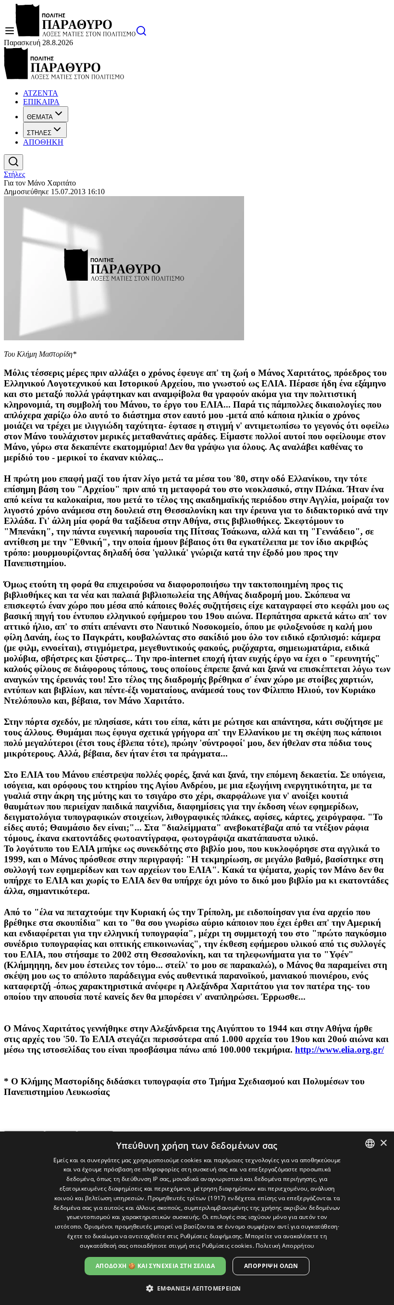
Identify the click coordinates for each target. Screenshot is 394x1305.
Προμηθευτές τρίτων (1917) (187, 1198)
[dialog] (197, 1218)
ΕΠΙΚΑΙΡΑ (41, 102)
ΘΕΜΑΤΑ (40, 117)
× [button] (383, 1143)
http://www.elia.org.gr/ (339, 1049)
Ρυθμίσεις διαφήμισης (211, 1236)
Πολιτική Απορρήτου (285, 1246)
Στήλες (14, 174)
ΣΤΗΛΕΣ (39, 133)
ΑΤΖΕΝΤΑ (40, 93)
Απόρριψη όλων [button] (271, 1266)
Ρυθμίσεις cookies (227, 1246)
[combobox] (370, 1143)
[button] (197, 1287)
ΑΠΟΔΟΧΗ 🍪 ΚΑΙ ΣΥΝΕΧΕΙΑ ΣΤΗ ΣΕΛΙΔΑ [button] (155, 1266)
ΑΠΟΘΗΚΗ (43, 142)
